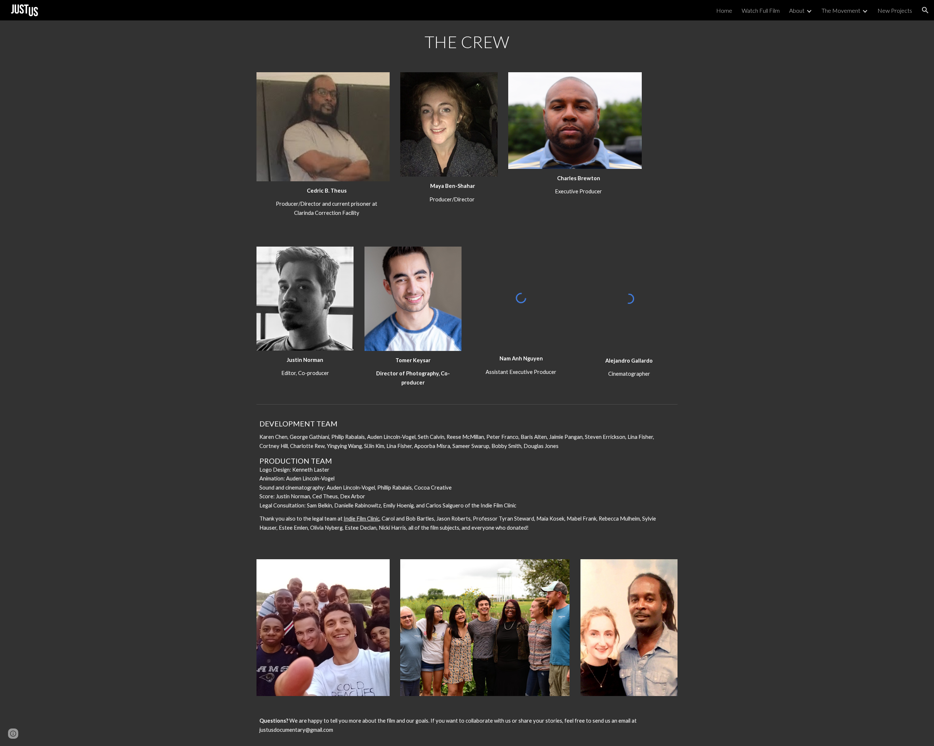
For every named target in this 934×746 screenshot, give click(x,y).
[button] (925, 10)
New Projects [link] (894, 10)
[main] (467, 42)
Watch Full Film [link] (761, 10)
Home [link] (724, 10)
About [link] (796, 10)
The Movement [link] (841, 10)
